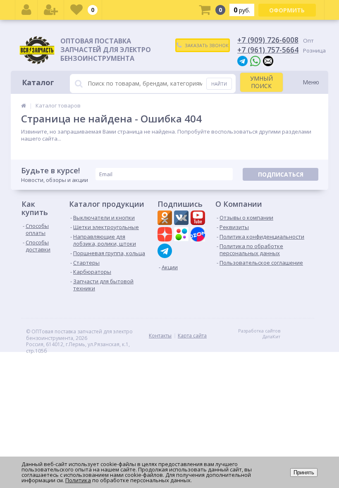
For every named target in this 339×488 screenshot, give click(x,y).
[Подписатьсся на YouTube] (199, 219)
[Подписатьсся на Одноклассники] (166, 219)
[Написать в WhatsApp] (255, 60)
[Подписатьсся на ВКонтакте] (182, 219)
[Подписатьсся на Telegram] (166, 251)
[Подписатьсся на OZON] (199, 235)
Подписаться (280, 174)
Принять (304, 472)
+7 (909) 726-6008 (267, 40)
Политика (78, 480)
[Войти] (26, 10)
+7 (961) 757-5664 (267, 50)
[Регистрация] (51, 10)
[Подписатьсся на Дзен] (166, 235)
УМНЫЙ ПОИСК (261, 82)
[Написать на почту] (268, 60)
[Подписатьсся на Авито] (182, 235)
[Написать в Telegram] (242, 60)
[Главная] (23, 105)
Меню (311, 82)
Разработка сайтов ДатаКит (259, 334)
